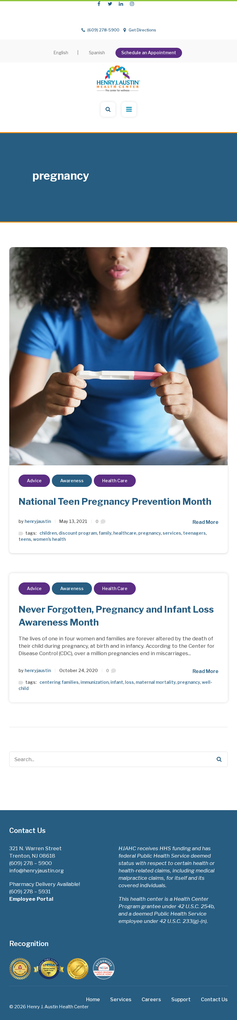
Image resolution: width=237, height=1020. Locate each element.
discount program (78, 533)
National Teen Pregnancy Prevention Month (115, 501)
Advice (34, 480)
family (105, 533)
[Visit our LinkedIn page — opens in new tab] (120, 3)
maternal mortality (156, 682)
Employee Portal (32, 899)
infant (116, 682)
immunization (95, 682)
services (172, 533)
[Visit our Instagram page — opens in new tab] (132, 3)
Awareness (72, 480)
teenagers (194, 533)
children (48, 533)
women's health (49, 539)
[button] (232, 6)
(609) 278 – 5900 (30, 863)
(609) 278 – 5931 (30, 891)
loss (129, 682)
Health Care (114, 480)
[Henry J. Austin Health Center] (118, 75)
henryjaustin (38, 521)
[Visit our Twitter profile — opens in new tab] (109, 3)
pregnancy (149, 533)
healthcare (124, 533)
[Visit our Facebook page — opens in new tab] (98, 3)
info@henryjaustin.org (36, 870)
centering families (59, 682)
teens (25, 539)
